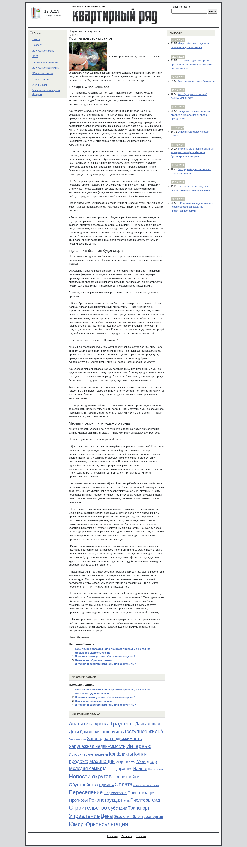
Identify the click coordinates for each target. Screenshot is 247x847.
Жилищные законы (43, 50)
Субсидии (117, 808)
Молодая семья (85, 768)
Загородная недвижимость (114, 738)
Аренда (102, 723)
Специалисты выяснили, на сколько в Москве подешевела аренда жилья (190, 115)
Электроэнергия (147, 816)
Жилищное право (42, 73)
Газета (36, 39)
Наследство (155, 769)
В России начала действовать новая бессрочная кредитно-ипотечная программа (192, 207)
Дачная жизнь (149, 723)
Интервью (138, 746)
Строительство (88, 808)
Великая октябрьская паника (93, 660)
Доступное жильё (143, 731)
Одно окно (106, 785)
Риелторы (140, 800)
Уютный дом (39, 84)
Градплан (122, 724)
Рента (126, 800)
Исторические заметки (88, 754)
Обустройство (83, 784)
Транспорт (139, 808)
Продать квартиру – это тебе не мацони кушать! (105, 656)
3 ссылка (141, 836)
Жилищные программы (45, 67)
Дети (74, 731)
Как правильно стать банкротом (196, 81)
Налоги (140, 768)
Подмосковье (115, 793)
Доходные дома (77, 739)
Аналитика (81, 724)
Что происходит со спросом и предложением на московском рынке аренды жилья (192, 64)
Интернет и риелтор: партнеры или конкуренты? (105, 664)
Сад (156, 800)
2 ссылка (126, 836)
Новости (176, 32)
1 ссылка (112, 836)
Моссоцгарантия (117, 769)
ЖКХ (35, 56)
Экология (123, 816)
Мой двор (146, 761)
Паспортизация (150, 785)
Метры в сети (125, 762)
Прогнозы (78, 800)
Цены (107, 816)
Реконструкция (105, 800)
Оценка (137, 785)
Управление (84, 816)
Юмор (76, 824)
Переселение (86, 792)
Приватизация (142, 792)
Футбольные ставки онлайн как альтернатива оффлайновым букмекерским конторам (192, 152)
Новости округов (90, 776)
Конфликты (121, 753)
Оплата (124, 784)
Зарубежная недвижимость (97, 746)
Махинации (102, 761)
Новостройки (125, 776)
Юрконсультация (106, 824)
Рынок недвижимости (45, 62)
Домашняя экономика (101, 731)
